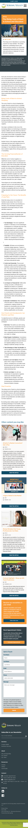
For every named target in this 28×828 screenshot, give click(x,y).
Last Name (6, 661)
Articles (3, 764)
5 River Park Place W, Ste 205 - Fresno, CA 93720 (15, 782)
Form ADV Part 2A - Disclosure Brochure (11, 811)
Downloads (4, 768)
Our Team (4, 757)
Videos (3, 766)
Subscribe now (14, 620)
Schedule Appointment (14, 642)
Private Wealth (5, 744)
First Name (6, 654)
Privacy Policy (4, 808)
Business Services (6, 746)
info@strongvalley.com (9, 779)
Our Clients (4, 755)
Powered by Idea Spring (7, 813)
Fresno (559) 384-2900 (9, 777)
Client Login (14, 1)
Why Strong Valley (6, 753)
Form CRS (3, 809)
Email (4, 668)
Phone (5, 675)
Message (5, 682)
